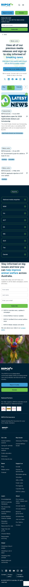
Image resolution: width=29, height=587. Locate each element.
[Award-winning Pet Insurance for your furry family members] (5, 428)
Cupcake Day (20, 488)
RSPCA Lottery (20, 491)
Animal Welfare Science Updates (14, 316)
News (3, 463)
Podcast (3, 472)
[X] (5, 79)
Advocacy (4, 456)
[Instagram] (20, 79)
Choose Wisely (5, 533)
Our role (4, 437)
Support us (19, 463)
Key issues (19, 437)
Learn (3, 496)
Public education (6, 453)
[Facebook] (13, 79)
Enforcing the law (6, 459)
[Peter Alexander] (19, 409)
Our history (19, 522)
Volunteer (19, 477)
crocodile (11, 159)
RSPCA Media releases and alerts (14, 325)
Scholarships (20, 516)
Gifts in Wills (19, 480)
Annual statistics (21, 509)
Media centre (5, 469)
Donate (18, 466)
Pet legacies (19, 486)
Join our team (20, 519)
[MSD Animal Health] (14, 409)
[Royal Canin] (3, 409)
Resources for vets (7, 526)
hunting (4, 159)
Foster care (19, 483)
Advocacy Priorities (22, 441)
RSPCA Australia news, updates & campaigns (14, 311)
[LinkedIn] (9, 79)
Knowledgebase (6, 499)
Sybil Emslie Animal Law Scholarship (12, 133)
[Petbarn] (8, 409)
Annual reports (20, 506)
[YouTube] (16, 79)
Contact (18, 525)
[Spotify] (24, 79)
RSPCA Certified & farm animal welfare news (15, 320)
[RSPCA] (7, 5)
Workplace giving (21, 474)
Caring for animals (6, 445)
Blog (2, 466)
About (18, 496)
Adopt (3, 543)
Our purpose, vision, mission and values (21, 501)
